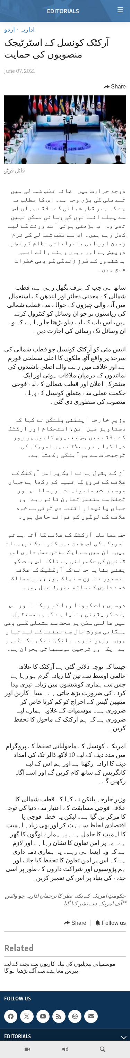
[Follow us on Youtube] (43, 1016)
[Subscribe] (90, 1016)
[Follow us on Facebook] (10, 1016)
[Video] (27, 1049)
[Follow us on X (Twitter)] (26, 1016)
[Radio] (65, 1049)
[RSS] (59, 1016)
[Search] (102, 1049)
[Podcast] (74, 1016)
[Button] (115, 86)
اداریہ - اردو (19, 30)
